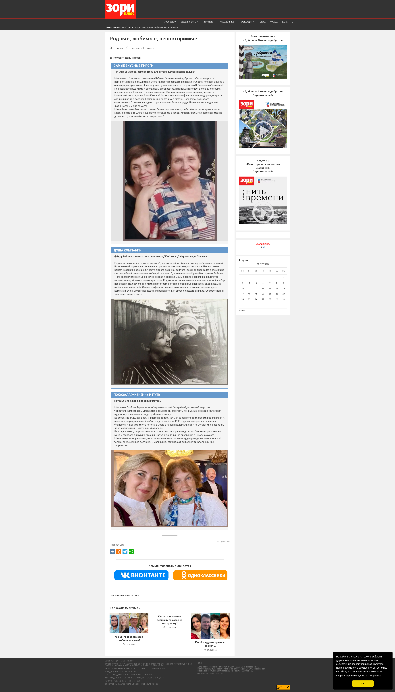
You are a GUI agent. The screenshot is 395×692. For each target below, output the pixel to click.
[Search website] (291, 22)
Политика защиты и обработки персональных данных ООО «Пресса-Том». (232, 669)
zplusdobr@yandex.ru (147, 684)
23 (284, 293)
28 (270, 299)
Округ (136, 596)
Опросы (140, 27)
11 (249, 288)
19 (256, 293)
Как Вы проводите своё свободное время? (129, 638)
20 (263, 293)
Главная (108, 27)
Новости (118, 27)
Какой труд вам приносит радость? (210, 644)
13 (263, 288)
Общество (129, 27)
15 (277, 288)
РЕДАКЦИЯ (118, 48)
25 (249, 299)
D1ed (220, 673)
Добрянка (119, 596)
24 (242, 299)
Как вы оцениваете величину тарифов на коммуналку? (169, 620)
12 (256, 288)
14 (270, 288)
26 (256, 299)
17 (242, 293)
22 (277, 293)
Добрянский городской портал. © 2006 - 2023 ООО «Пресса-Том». (228, 667)
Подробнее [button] (374, 675)
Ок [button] (363, 683)
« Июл (242, 310)
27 (263, 299)
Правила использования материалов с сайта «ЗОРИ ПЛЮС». (226, 671)
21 (270, 293)
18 (249, 293)
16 (284, 288)
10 (242, 288)
